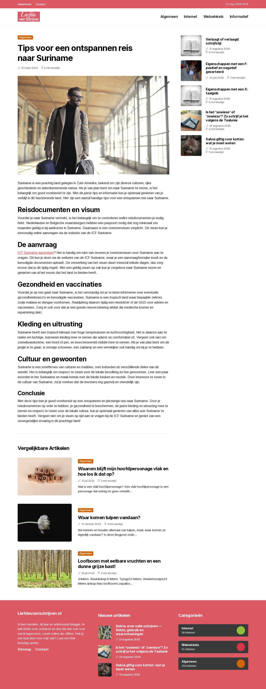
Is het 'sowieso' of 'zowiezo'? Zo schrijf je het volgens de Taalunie (227, 116)
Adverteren (25, 4)
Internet (190, 17)
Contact (41, 4)
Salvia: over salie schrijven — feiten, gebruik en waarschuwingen (139, 630)
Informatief (239, 17)
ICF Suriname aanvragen (36, 252)
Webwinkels (213, 17)
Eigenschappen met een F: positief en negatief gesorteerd (226, 68)
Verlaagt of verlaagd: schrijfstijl (222, 41)
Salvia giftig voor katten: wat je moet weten (225, 141)
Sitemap (24, 649)
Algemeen (169, 17)
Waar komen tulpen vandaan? (109, 517)
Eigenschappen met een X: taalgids (227, 91)
